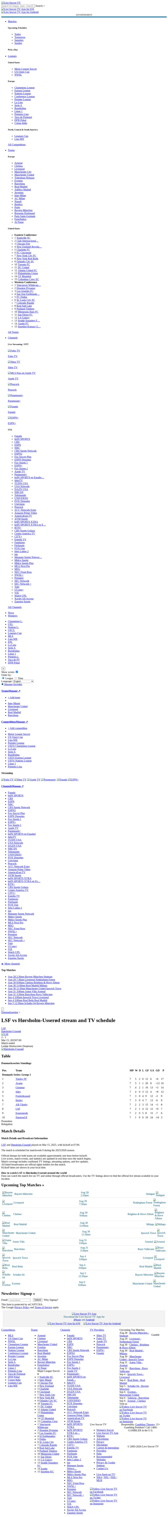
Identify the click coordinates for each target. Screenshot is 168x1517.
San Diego (46, 1456)
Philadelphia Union (28, 273)
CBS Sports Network (25, 450)
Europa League (22, 90)
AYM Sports (21, 518)
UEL (10, 624)
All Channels (14, 607)
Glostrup (20, 1087)
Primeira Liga (21, 114)
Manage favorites (13, 684)
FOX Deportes (22, 501)
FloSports (19, 545)
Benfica (18, 204)
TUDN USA (21, 483)
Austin (44, 1468)
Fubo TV (101, 1338)
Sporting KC (47, 1471)
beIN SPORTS (22, 439)
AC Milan (19, 198)
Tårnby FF (21, 1079)
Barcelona (19, 183)
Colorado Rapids (25, 302)
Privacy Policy (22, 1307)
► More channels (10, 963)
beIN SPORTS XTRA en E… (30, 524)
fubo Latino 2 (21, 551)
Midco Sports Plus (23, 563)
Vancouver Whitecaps (44, 1426)
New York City (47, 1394)
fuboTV (18, 480)
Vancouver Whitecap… (29, 285)
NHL (113, 1477)
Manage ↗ (14, 691)
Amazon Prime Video (25, 513)
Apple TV (19, 471)
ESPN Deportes (22, 459)
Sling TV (101, 1335)
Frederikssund (23, 1096)
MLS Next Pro (22, 566)
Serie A (18, 105)
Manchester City (23, 171)
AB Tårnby (22, 1104)
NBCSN (18, 492)
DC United (23, 267)
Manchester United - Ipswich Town (131, 1358)
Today (17, 34)
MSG (17, 569)
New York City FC (26, 255)
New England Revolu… (29, 246)
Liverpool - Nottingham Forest (130, 1340)
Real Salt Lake (24, 305)
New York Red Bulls (27, 258)
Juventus (18, 192)
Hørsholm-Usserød (11, 1031)
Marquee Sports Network (21, 913)
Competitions (8, 721)
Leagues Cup (21, 136)
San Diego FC (25, 314)
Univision (19, 504)
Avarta (19, 1083)
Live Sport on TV (105, 1474)
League (9, 678)
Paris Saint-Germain (24, 216)
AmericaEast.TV (23, 515)
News (11, 612)
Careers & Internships (107, 1447)
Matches (12, 21)
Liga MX (19, 139)
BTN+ (17, 527)
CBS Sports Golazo (24, 530)
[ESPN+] (73, 779)
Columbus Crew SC (28, 279)
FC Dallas (22, 297)
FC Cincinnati (24, 252)
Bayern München (23, 210)
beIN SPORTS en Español (22, 834)
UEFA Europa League (19, 757)
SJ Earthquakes (47, 1436)
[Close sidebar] (2, 1009)
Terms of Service (43, 1307)
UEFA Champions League (21, 746)
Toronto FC (24, 264)
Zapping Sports (22, 601)
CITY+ (18, 536)
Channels (13, 337)
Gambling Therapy (145, 1424)
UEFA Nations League (20, 760)
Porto (17, 207)
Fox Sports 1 (21, 462)
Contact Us (102, 1468)
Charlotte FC (23, 249)
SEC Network (21, 581)
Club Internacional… (27, 240)
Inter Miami (45, 1380)
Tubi (16, 586)
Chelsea (18, 166)
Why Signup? (51, 1299)
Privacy (100, 1441)
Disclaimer (102, 1444)
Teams (11, 150)
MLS (10, 636)
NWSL (18, 74)
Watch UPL (20, 595)
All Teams (13, 332)
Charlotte (44, 1388)
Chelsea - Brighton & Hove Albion (134, 1346)
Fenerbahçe (20, 219)
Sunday (18, 43)
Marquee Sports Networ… (28, 557)
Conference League (24, 96)
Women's (12, 615)
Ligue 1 (18, 111)
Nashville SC (23, 237)
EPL (10, 642)
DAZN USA (21, 489)
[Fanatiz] (62, 779)
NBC (17, 447)
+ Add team (14, 697)
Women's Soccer (105, 1430)
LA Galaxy (24, 317)
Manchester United (24, 174)
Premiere (19, 578)
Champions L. (15, 621)
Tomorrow (19, 37)
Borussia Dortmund (24, 213)
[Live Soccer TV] (11, 2)
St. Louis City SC (26, 300)
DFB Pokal (20, 120)
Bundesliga (20, 108)
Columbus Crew (49, 1421)
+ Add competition (17, 728)
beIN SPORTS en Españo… (29, 477)
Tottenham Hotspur (24, 177)
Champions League (24, 87)
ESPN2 (18, 453)
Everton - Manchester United (129, 1393)
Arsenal (18, 163)
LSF (3, 1028)
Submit (37, 1300)
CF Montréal (24, 276)
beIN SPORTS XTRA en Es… (24, 881)
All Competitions (17, 144)
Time (20, 678)
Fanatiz (18, 436)
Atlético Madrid (22, 189)
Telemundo (20, 495)
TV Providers (97, 1329)
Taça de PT (14, 659)
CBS (17, 442)
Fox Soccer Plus (22, 456)
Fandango (19, 542)
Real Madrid (20, 186)
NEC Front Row (23, 572)
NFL (106, 1477)
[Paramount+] (48, 779)
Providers (101, 1450)
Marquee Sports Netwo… (75, 1467)
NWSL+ (18, 575)
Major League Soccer (25, 68)
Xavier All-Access (23, 598)
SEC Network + (22, 583)
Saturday (19, 40)
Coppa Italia (20, 123)
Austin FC (23, 323)
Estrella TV (20, 539)
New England (46, 1385)
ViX (16, 592)
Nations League (22, 93)
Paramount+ (20, 474)
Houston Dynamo (26, 288)
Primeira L (13, 656)
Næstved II (21, 1117)
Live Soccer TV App (107, 1433)
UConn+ (19, 589)
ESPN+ (18, 465)
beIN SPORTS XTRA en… (75, 1431)
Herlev (19, 1100)
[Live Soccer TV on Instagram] (134, 1421)
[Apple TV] (34, 779)
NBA (99, 1477)
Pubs (99, 1453)
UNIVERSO (21, 498)
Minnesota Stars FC (28, 311)
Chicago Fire (23, 243)
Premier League (22, 99)
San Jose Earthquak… (28, 294)
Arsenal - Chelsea (136, 1400)
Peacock (18, 507)
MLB (99, 1480)
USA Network (22, 486)
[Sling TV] (20, 779)
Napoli (17, 201)
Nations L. (13, 627)
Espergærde (22, 1113)
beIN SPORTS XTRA (26, 521)
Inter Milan (20, 195)
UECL (11, 630)
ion (16, 554)
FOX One (19, 548)
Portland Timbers (25, 308)
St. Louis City (46, 1442)
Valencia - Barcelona (138, 1397)
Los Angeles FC (25, 291)
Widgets (100, 1436)
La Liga (18, 102)
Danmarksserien (9, 1012)
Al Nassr (19, 222)
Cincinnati (44, 1391)
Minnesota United (50, 1453)
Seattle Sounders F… (29, 320)
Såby (18, 1091)
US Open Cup (21, 71)
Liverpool (19, 168)
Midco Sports (21, 560)
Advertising (102, 1439)
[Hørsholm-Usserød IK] (12, 1049)
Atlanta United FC (27, 270)
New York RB (46, 1397)
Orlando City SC (25, 261)
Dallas (42, 1439)
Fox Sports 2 (21, 468)
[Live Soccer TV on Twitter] (134, 1415)
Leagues (12, 56)
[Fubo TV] (7, 779)
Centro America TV (24, 533)
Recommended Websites (104, 1458)
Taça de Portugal (23, 117)
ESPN (17, 445)
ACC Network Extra (25, 510)
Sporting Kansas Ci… (29, 326)
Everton (18, 180)
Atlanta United (48, 1409)
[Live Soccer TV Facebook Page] (134, 1409)
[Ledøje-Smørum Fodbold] (5, 1034)
